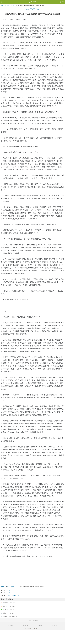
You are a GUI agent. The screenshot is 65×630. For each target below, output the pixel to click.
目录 (63, 2)
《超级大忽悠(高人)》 (12, 595)
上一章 (8, 593)
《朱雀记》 (8, 609)
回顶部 (54, 625)
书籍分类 (40, 625)
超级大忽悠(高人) (11, 5)
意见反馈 (25, 625)
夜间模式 (28, 9)
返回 (3, 2)
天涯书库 (32, 2)
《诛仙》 (8, 613)
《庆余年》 (8, 602)
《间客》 (8, 606)
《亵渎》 (9, 616)
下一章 (8, 590)
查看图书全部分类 (32, 620)
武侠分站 (10, 625)
